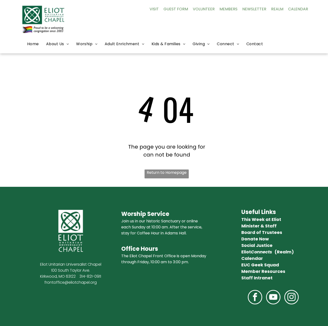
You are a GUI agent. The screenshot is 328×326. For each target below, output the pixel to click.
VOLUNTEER (204, 9)
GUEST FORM (176, 9)
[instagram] (291, 298)
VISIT (154, 9)
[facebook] (255, 298)
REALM (277, 9)
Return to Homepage (167, 172)
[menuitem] (33, 44)
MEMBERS (228, 9)
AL (293, 9)
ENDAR (301, 9)
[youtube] (273, 298)
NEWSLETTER (254, 9)
